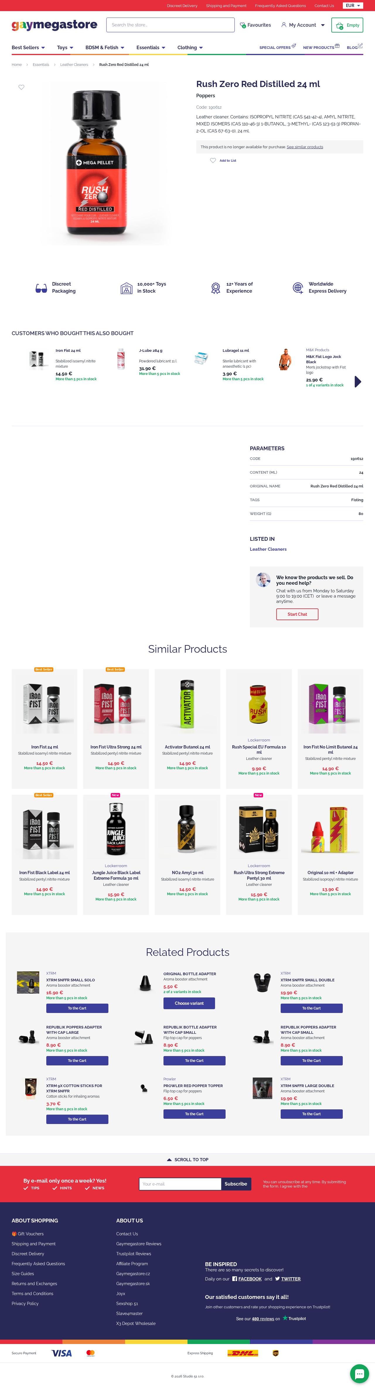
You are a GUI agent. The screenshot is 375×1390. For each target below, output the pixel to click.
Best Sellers (25, 47)
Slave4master (129, 1313)
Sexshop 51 (127, 1303)
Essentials (148, 47)
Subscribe (236, 1184)
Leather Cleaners (74, 65)
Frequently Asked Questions (280, 6)
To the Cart (77, 1008)
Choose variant (189, 1003)
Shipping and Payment (226, 6)
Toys (62, 47)
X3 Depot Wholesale (136, 1323)
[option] (62, 365)
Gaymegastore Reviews (138, 1243)
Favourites (257, 25)
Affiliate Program (132, 1263)
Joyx (120, 1293)
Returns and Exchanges (34, 1283)
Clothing (187, 47)
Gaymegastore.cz (133, 1273)
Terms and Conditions (32, 1293)
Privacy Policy (25, 1303)
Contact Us (324, 6)
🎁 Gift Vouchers (28, 1234)
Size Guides (23, 1273)
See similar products (305, 147)
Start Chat (297, 614)
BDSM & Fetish (102, 47)
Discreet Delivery (182, 6)
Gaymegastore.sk (133, 1283)
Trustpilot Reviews (133, 1253)
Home (17, 65)
